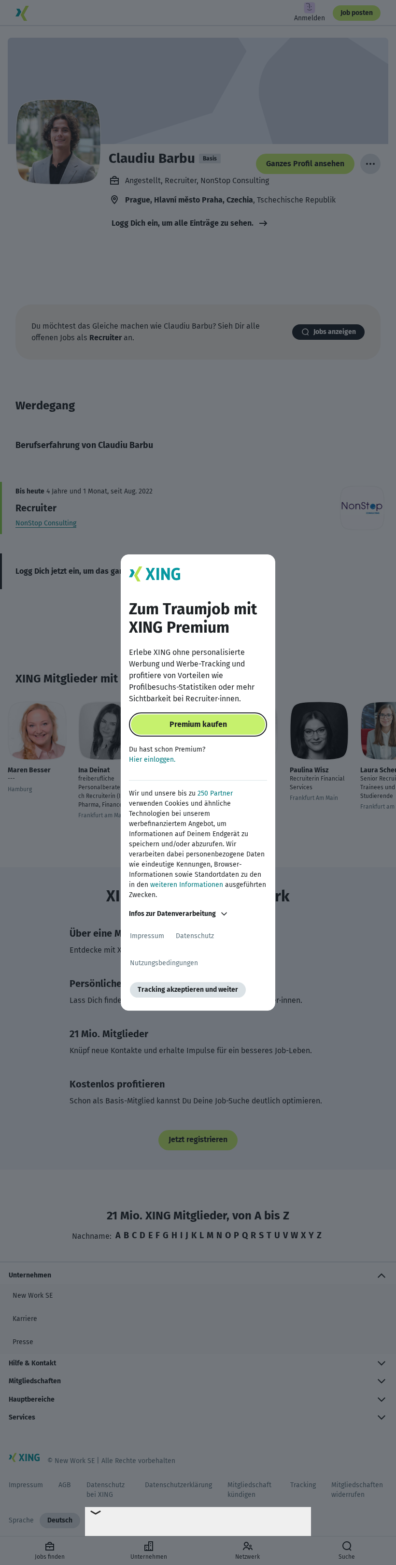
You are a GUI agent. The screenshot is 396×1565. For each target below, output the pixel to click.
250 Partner (215, 793)
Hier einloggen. (152, 759)
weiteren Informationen (186, 885)
